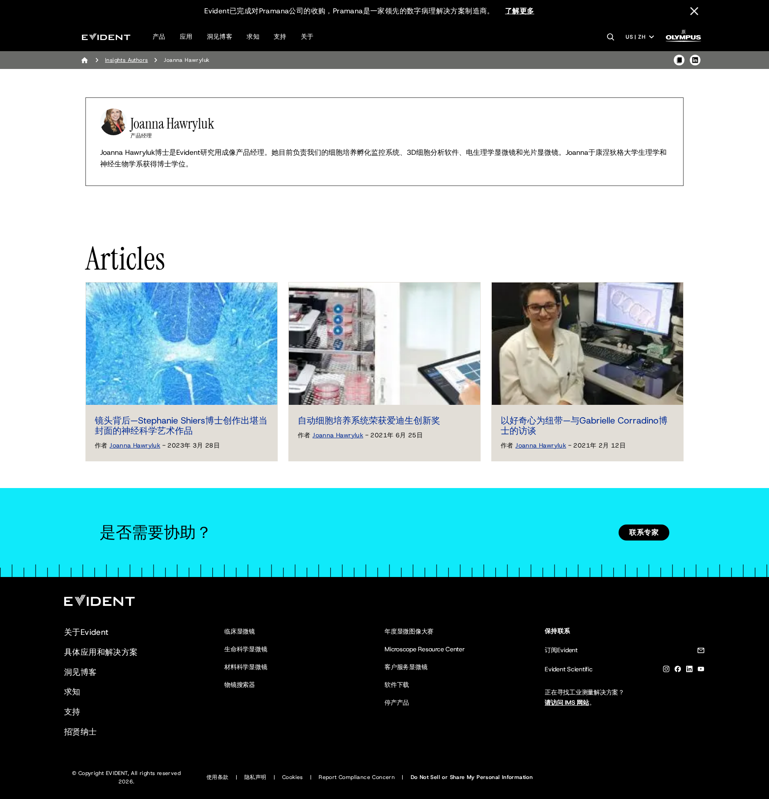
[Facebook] (678, 670)
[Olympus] (683, 38)
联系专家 (644, 532)
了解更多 (519, 11)
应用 (186, 36)
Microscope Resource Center (424, 649)
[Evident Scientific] (106, 36)
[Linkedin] (689, 670)
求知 (253, 36)
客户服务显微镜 (405, 667)
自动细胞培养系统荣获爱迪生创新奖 (369, 420)
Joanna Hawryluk (134, 445)
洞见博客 (220, 36)
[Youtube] (701, 670)
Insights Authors (126, 60)
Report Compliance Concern (357, 777)
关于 (307, 36)
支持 (280, 36)
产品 (159, 36)
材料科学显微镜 (245, 667)
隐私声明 (255, 777)
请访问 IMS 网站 (567, 702)
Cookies (292, 777)
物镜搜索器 (239, 685)
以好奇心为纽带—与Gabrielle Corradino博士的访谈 (584, 425)
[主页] (84, 60)
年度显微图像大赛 (408, 631)
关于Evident (86, 632)
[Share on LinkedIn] (695, 60)
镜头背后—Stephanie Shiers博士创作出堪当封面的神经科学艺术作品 (181, 425)
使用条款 (217, 777)
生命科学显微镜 (245, 649)
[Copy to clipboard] (679, 60)
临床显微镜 (239, 631)
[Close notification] (694, 11)
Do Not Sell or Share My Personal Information (472, 777)
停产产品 (396, 702)
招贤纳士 (80, 731)
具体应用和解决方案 (101, 652)
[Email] (701, 652)
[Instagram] (666, 670)
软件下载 (396, 685)
